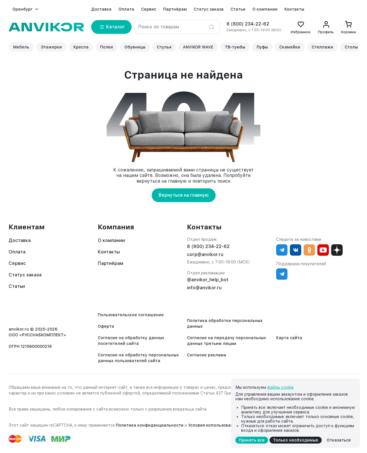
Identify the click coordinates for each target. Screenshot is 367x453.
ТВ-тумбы (235, 47)
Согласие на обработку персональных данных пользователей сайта (138, 358)
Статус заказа (209, 9)
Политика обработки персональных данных (225, 323)
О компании (265, 9)
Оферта (106, 326)
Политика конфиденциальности (150, 425)
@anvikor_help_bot (208, 279)
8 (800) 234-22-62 (248, 24)
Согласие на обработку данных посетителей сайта (131, 340)
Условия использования (213, 425)
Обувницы (134, 47)
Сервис (148, 9)
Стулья (164, 47)
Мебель (21, 47)
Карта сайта (289, 337)
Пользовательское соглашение (131, 315)
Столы (351, 47)
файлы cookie (280, 387)
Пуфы (262, 47)
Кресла (81, 47)
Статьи (238, 9)
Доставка (101, 9)
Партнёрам (175, 9)
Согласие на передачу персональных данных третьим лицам (226, 340)
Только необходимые (295, 440)
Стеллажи (322, 47)
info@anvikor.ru (204, 287)
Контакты (294, 9)
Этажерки (51, 47)
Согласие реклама (206, 355)
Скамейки (289, 47)
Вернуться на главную (184, 195)
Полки (106, 47)
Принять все (252, 440)
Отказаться (339, 440)
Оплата (126, 9)
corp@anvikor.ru (205, 254)
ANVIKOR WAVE (198, 47)
